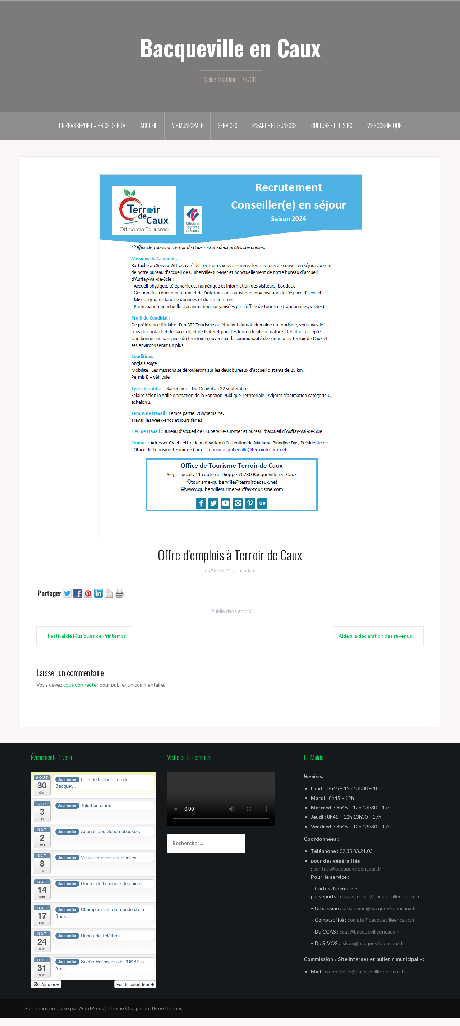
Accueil (148, 125)
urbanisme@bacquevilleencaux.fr (379, 908)
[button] (46, 984)
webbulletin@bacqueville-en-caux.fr (365, 971)
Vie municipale (187, 125)
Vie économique (384, 125)
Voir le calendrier (133, 984)
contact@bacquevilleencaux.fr (347, 868)
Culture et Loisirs (332, 125)
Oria (130, 1008)
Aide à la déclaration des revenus (375, 636)
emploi (245, 611)
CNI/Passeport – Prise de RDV (92, 125)
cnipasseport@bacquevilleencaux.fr (380, 896)
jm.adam (247, 570)
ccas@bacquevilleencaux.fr (370, 931)
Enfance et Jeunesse (274, 125)
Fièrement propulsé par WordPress (64, 1008)
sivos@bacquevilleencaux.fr (373, 943)
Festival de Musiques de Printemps (87, 636)
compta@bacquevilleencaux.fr (381, 920)
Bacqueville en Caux (230, 47)
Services (228, 125)
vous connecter (80, 685)
